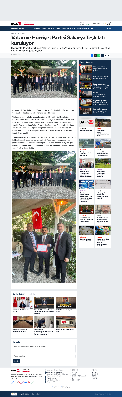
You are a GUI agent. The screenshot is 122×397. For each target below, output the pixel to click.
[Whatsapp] (32, 382)
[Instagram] (22, 382)
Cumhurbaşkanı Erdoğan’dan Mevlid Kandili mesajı (86, 219)
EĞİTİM (72, 28)
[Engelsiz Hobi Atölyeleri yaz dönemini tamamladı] (103, 163)
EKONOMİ (51, 28)
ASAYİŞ (21, 28)
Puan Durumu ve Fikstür (54, 376)
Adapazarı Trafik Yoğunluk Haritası (57, 374)
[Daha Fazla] (102, 55)
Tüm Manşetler (51, 378)
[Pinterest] (19, 382)
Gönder (16, 361)
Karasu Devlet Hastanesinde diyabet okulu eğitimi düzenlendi (86, 174)
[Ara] (107, 29)
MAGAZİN (65, 28)
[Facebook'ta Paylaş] (92, 55)
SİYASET (37, 28)
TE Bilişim (108, 394)
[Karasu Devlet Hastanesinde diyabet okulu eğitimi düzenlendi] (86, 163)
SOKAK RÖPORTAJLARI (85, 28)
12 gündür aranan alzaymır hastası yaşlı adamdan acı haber (102, 220)
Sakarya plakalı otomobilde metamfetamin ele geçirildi (102, 195)
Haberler (14, 33)
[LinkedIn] (25, 382)
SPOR (58, 28)
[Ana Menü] (109, 29)
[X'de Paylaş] (95, 55)
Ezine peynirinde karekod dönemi (85, 240)
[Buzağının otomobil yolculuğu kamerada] (86, 143)
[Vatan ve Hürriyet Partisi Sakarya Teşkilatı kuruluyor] (44, 79)
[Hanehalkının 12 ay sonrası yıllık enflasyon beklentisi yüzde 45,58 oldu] (103, 230)
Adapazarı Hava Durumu (54, 372)
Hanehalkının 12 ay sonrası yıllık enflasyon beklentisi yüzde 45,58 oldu (103, 242)
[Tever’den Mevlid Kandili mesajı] (23, 302)
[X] (16, 382)
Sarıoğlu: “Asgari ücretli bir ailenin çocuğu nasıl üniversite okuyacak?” (44, 311)
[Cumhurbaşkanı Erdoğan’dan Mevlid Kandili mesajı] (86, 209)
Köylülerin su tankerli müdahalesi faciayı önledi (103, 133)
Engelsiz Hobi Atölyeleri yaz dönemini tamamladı (101, 174)
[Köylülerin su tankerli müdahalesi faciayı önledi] (103, 122)
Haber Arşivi (51, 382)
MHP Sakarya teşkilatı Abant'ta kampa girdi (20, 330)
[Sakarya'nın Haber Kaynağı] (22, 23)
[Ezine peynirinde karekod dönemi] (86, 230)
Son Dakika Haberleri (53, 380)
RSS (15, 394)
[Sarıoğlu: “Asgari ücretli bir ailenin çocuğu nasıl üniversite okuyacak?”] (44, 302)
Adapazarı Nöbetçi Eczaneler (56, 370)
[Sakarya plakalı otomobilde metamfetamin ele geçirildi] (103, 184)
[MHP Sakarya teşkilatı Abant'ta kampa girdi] (23, 322)
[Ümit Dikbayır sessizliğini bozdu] (66, 302)
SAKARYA (29, 28)
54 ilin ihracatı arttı (86, 130)
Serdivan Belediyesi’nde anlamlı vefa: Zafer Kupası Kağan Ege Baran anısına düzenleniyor (86, 197)
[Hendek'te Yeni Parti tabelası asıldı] (66, 322)
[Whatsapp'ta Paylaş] (98, 55)
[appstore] (56, 387)
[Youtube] (29, 382)
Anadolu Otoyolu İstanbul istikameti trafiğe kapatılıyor (102, 153)
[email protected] (32, 376)
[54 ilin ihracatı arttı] (86, 122)
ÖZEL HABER (76, 380)
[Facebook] (12, 382)
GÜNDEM (14, 28)
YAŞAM (44, 28)
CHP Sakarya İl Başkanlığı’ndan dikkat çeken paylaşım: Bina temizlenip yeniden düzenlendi (43, 332)
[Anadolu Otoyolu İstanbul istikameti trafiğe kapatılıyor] (103, 143)
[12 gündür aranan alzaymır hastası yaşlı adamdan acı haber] (103, 209)
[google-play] (65, 387)
